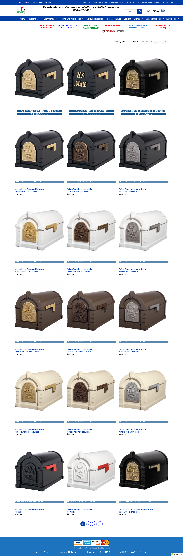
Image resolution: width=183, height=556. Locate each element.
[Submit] (139, 11)
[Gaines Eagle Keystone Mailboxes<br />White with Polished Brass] (39, 230)
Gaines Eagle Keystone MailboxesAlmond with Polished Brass (29, 430)
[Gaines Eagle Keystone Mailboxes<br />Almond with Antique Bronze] (91, 390)
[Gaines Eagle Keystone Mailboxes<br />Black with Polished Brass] (39, 150)
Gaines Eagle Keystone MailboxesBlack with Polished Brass (29, 190)
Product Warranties (99, 2)
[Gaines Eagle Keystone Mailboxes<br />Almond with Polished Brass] (39, 390)
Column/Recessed (94, 18)
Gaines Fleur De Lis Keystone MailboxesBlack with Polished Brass (136, 510)
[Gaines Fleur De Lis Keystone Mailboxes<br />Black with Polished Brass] (143, 470)
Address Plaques (113, 18)
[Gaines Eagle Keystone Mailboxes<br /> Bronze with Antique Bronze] (91, 310)
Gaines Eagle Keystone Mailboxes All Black (29, 510)
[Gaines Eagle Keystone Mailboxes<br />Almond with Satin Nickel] (143, 390)
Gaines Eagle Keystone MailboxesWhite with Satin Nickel (133, 270)
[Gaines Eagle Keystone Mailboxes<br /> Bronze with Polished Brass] (39, 310)
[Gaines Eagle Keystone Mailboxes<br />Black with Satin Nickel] (143, 150)
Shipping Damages (145, 2)
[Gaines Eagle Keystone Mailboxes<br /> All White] (91, 470)
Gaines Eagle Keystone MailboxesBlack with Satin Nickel (133, 190)
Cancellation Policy (116, 2)
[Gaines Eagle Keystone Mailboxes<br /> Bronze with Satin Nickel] (143, 310)
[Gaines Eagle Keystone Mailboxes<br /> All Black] (39, 470)
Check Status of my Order (163, 2)
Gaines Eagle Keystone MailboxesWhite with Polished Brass (29, 270)
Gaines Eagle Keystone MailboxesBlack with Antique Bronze (81, 190)
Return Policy (130, 2)
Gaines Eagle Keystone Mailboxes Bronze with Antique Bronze (81, 350)
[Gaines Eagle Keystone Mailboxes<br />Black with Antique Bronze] (91, 150)
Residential (33, 18)
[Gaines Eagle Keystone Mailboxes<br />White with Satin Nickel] (143, 230)
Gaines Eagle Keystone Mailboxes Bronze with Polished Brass (29, 350)
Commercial (49, 18)
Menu (22, 18)
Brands (137, 18)
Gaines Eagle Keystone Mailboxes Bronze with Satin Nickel (133, 350)
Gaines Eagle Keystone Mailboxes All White (81, 510)
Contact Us (86, 2)
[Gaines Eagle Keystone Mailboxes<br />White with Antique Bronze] (91, 230)
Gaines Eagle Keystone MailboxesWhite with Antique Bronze (81, 270)
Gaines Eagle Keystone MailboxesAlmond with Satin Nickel (133, 430)
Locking (127, 18)
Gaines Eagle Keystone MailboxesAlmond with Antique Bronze (81, 430)
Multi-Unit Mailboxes (71, 18)
